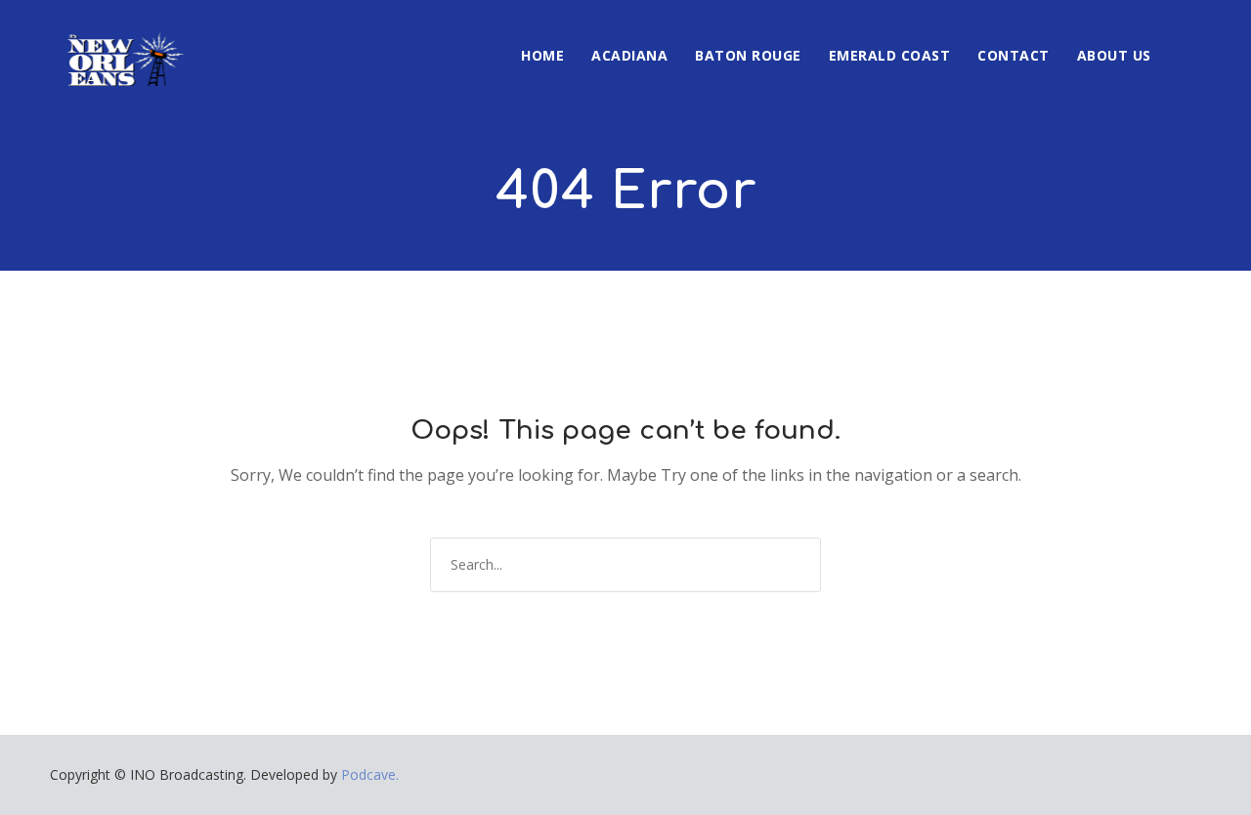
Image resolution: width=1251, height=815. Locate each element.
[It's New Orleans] (123, 43)
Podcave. (370, 774)
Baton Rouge (748, 55)
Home (542, 55)
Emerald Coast (890, 55)
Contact (1013, 55)
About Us (1114, 55)
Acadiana (629, 55)
